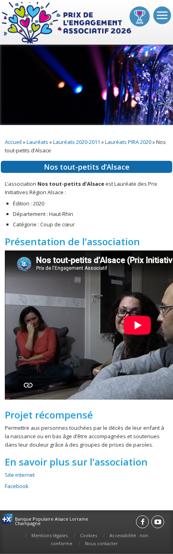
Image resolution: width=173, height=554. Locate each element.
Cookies (88, 535)
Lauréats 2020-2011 (76, 142)
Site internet (20, 474)
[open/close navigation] (162, 15)
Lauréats (37, 142)
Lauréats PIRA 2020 (128, 142)
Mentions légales (49, 535)
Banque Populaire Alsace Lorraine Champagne (51, 521)
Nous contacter (101, 543)
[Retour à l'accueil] (67, 23)
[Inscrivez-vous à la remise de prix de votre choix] (140, 16)
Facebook (17, 486)
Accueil (13, 142)
